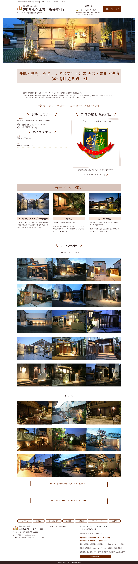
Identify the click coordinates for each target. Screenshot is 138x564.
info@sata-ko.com (88, 14)
